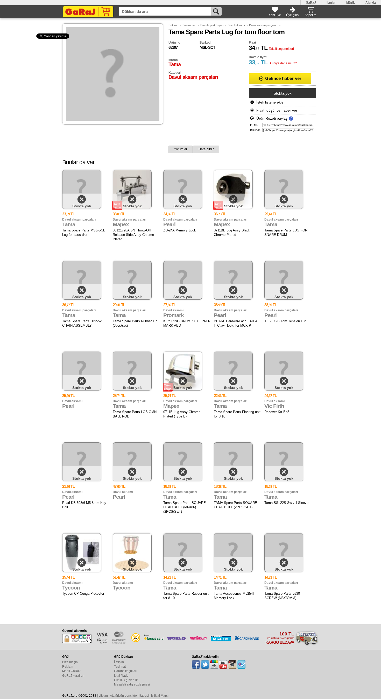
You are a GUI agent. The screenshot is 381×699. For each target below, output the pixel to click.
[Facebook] (196, 664)
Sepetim (310, 15)
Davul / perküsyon (211, 25)
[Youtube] (223, 664)
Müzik (350, 2)
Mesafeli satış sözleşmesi (132, 684)
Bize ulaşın (70, 662)
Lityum (103, 695)
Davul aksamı (236, 25)
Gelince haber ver (282, 78)
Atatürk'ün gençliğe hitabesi (129, 695)
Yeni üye (275, 15)
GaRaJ (311, 2)
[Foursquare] (241, 664)
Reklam (67, 666)
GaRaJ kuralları (73, 675)
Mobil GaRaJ (71, 671)
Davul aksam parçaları (263, 25)
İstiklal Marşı (159, 695)
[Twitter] (205, 664)
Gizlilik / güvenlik (126, 680)
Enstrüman (189, 25)
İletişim (119, 662)
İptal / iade (121, 675)
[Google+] (214, 664)
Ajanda (370, 2)
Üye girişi (292, 15)
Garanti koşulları (125, 671)
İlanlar (331, 2)
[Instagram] (232, 664)
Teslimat (120, 666)
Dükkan (173, 25)
